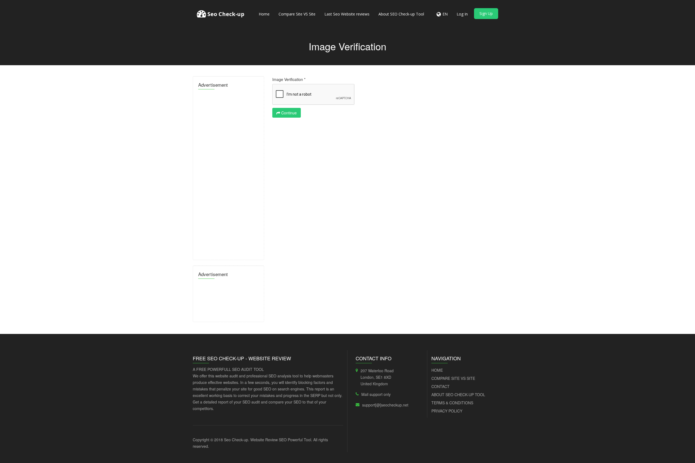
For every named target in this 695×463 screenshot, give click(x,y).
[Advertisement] (228, 173)
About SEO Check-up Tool (401, 14)
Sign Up (486, 13)
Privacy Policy (446, 411)
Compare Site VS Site (297, 14)
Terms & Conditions (452, 402)
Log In (462, 14)
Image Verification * (288, 79)
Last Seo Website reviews (346, 14)
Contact (440, 386)
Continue (288, 112)
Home (264, 14)
